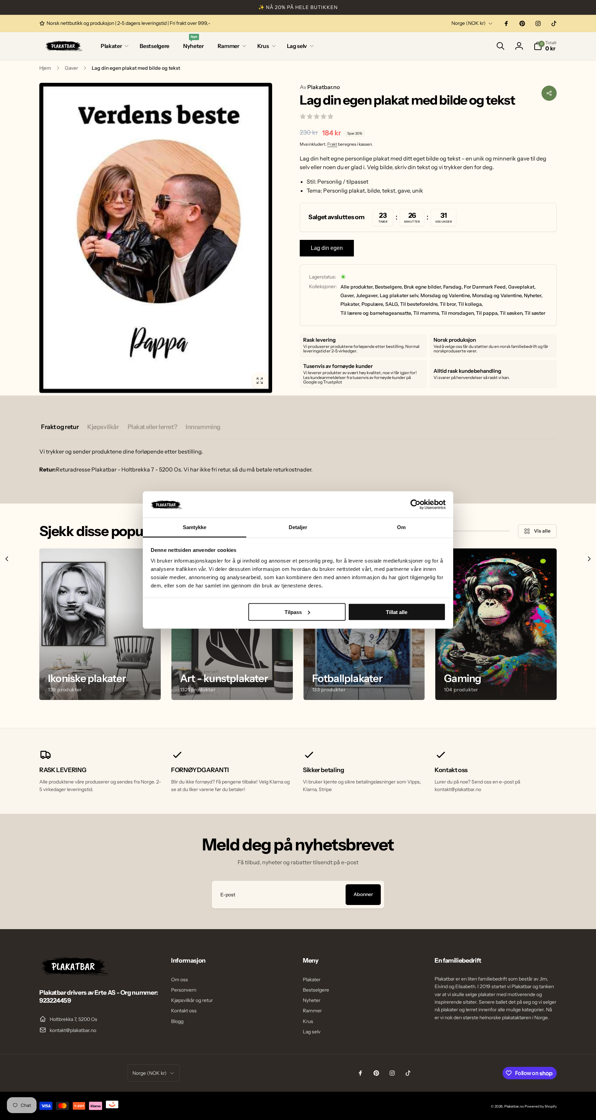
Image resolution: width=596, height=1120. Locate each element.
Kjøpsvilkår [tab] (103, 427)
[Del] (549, 93)
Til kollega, (470, 304)
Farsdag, (453, 287)
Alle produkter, (357, 287)
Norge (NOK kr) (468, 23)
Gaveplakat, (522, 287)
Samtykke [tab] (195, 527)
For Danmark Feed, (485, 287)
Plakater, (350, 304)
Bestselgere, (389, 287)
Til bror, (448, 304)
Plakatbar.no (320, 87)
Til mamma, (426, 313)
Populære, (372, 304)
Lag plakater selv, (399, 295)
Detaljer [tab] (298, 527)
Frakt (332, 144)
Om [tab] (401, 527)
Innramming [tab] (203, 427)
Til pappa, (487, 313)
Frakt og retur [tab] (60, 427)
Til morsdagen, (458, 313)
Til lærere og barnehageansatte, (376, 313)
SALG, (392, 304)
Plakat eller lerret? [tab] (152, 427)
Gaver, (347, 295)
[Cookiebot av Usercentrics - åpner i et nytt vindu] (415, 504)
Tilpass (293, 612)
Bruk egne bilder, (423, 287)
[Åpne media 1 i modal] (155, 238)
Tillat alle (396, 612)
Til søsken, (512, 313)
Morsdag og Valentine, (445, 295)
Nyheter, (533, 295)
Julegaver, (367, 295)
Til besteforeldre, (419, 304)
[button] (113, 46)
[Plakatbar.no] (73, 974)
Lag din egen (327, 248)
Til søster (535, 313)
